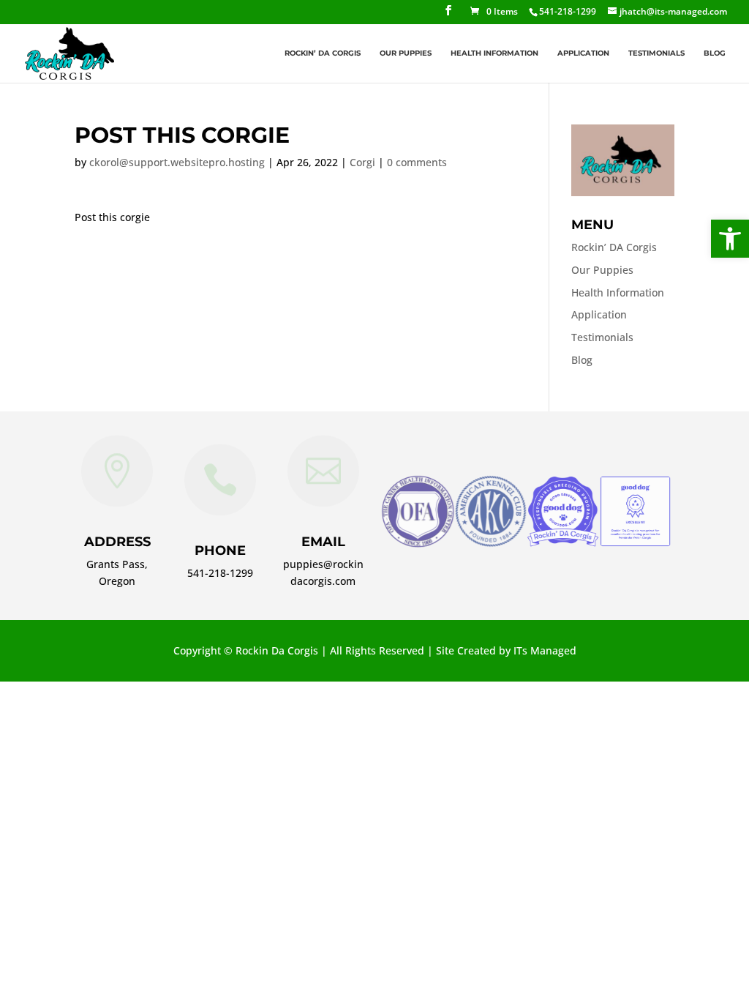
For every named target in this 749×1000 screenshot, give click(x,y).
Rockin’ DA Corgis (323, 54)
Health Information (494, 54)
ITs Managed (544, 650)
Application (583, 54)
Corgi (362, 162)
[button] (730, 239)
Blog (715, 54)
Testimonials (656, 54)
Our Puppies (406, 54)
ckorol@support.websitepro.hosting (177, 162)
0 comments (417, 162)
